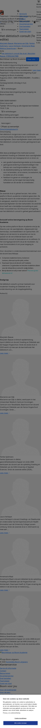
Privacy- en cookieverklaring (11, 713)
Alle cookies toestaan (20, 723)
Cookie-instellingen (20, 718)
